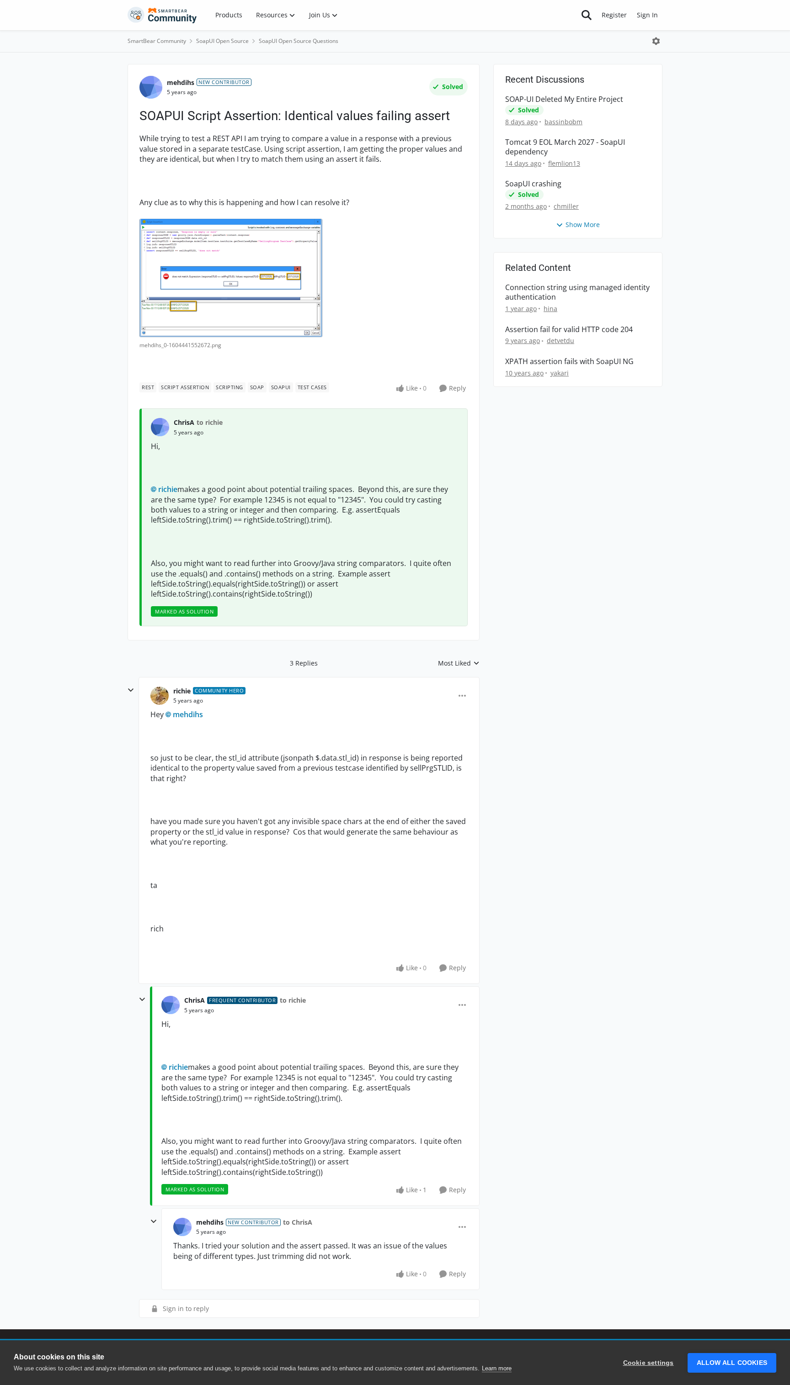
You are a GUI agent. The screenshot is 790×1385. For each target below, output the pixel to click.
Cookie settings (648, 1362)
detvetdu (560, 340)
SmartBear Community (157, 41)
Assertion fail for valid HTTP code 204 (569, 329)
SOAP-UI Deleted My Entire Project (564, 99)
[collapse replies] (130, 690)
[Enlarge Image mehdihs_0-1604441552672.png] (230, 278)
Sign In (647, 15)
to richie (210, 422)
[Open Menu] (656, 41)
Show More (583, 224)
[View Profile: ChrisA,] (160, 427)
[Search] (586, 15)
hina (550, 308)
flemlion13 (564, 163)
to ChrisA (297, 1222)
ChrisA (184, 422)
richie (167, 489)
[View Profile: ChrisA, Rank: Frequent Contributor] (170, 1005)
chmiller (566, 206)
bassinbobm (563, 121)
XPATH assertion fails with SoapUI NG (569, 361)
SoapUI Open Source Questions (298, 41)
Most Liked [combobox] (459, 663)
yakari (559, 373)
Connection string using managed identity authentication (577, 292)
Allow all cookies (732, 1362)
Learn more (497, 1368)
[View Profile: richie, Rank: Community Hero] (159, 696)
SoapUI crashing (533, 184)
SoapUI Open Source (222, 41)
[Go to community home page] (162, 15)
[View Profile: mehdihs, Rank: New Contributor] (150, 87)
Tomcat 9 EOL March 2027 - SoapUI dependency (565, 147)
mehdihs (180, 82)
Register (614, 15)
